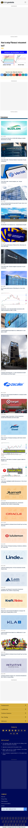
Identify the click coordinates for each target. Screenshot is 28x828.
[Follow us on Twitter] (6, 730)
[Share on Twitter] (5, 75)
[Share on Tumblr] (11, 75)
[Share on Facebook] (2, 75)
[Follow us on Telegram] (17, 733)
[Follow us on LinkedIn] (9, 730)
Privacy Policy (4, 799)
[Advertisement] (14, 21)
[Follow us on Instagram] (18, 730)
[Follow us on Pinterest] (25, 730)
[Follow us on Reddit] (12, 730)
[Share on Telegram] (26, 75)
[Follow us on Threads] (22, 730)
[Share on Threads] (17, 75)
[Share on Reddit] (14, 75)
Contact (2, 805)
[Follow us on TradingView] (11, 733)
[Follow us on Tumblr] (15, 730)
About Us (3, 796)
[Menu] (25, 2)
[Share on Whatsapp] (23, 75)
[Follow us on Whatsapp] (14, 733)
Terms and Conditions (5, 803)
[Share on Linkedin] (8, 75)
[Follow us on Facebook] (3, 730)
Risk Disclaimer (4, 801)
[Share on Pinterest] (20, 75)
